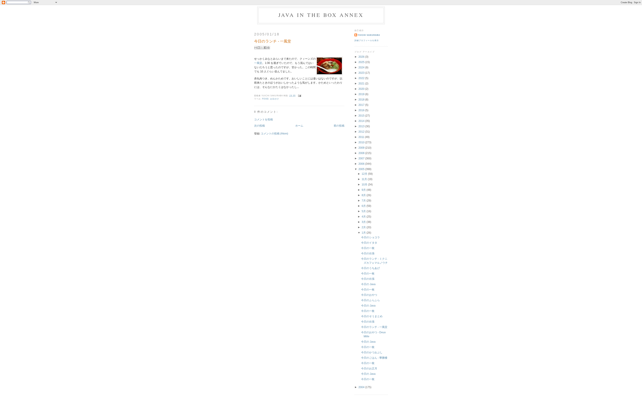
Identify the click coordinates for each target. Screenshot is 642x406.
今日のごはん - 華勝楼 (374, 357)
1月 (364, 232)
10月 (365, 184)
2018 (361, 99)
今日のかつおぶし (372, 352)
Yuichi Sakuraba (369, 35)
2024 (361, 67)
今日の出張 (367, 253)
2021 (361, 83)
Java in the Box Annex (321, 14)
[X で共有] (262, 47)
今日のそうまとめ (372, 316)
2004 (361, 387)
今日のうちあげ (370, 268)
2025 (361, 62)
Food (265, 99)
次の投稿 (259, 125)
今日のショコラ (370, 237)
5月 (364, 211)
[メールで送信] (255, 47)
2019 (361, 94)
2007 (361, 158)
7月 (364, 200)
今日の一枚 (367, 248)
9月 (364, 189)
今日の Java (368, 284)
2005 (361, 169)
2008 (361, 153)
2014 (361, 121)
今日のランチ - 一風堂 (374, 327)
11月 (365, 179)
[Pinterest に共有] (268, 47)
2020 (361, 88)
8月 (364, 195)
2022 (361, 78)
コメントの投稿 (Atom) (274, 133)
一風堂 (258, 63)
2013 (361, 126)
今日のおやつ (369, 294)
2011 (361, 137)
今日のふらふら (370, 300)
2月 (364, 227)
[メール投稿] (299, 95)
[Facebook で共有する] (265, 47)
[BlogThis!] (258, 47)
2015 (361, 115)
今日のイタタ (369, 242)
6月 (364, 206)
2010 (361, 142)
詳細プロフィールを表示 (366, 40)
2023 (361, 72)
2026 (361, 56)
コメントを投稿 (263, 119)
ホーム (299, 125)
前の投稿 (339, 125)
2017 (361, 105)
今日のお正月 (369, 368)
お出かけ (274, 99)
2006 (361, 163)
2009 (361, 147)
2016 (361, 110)
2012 (361, 131)
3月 (364, 222)
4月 (364, 216)
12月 (365, 173)
